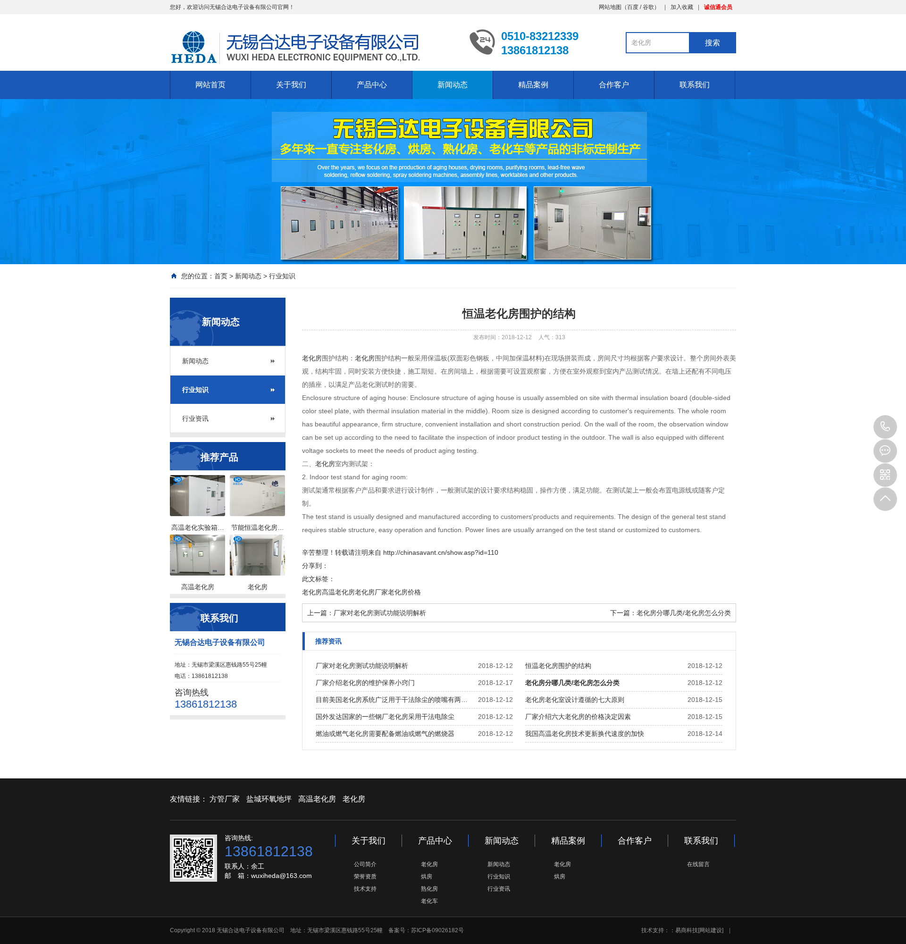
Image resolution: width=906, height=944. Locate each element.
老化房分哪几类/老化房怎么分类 (684, 613)
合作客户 (614, 85)
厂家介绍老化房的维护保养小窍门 (365, 682)
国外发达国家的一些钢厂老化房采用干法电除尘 (385, 716)
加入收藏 (682, 7)
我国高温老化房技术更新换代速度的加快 (584, 733)
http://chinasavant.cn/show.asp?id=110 (440, 552)
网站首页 (210, 85)
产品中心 (372, 85)
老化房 (312, 358)
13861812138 (885, 427)
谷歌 (648, 7)
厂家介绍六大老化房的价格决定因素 (578, 716)
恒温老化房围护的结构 (558, 665)
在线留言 (698, 864)
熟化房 (429, 889)
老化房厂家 (371, 592)
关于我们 (291, 85)
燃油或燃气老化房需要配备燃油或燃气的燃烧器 (385, 733)
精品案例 (533, 85)
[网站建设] (710, 930)
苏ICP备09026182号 (437, 930)
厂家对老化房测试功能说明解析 (380, 613)
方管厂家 (225, 799)
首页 (220, 276)
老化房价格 (404, 592)
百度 (632, 7)
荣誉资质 (365, 876)
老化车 (429, 901)
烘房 (426, 876)
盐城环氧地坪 (269, 799)
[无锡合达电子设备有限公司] (312, 47)
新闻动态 (452, 85)
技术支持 (365, 889)
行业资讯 (195, 418)
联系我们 (695, 85)
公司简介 (365, 864)
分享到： (315, 565)
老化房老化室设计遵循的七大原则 (574, 699)
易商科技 (686, 930)
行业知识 (282, 276)
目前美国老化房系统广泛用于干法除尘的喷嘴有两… (392, 699)
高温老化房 (338, 592)
